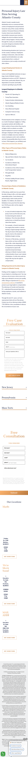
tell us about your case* (10, 468)
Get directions (9, 556)
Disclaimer (9, 673)
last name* (7, 453)
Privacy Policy (14, 673)
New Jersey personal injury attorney (12, 143)
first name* (7, 448)
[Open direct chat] (24, 739)
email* (6, 457)
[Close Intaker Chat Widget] (26, 739)
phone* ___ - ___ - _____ (10, 462)
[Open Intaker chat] (11, 756)
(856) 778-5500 (6, 549)
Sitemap (18, 673)
